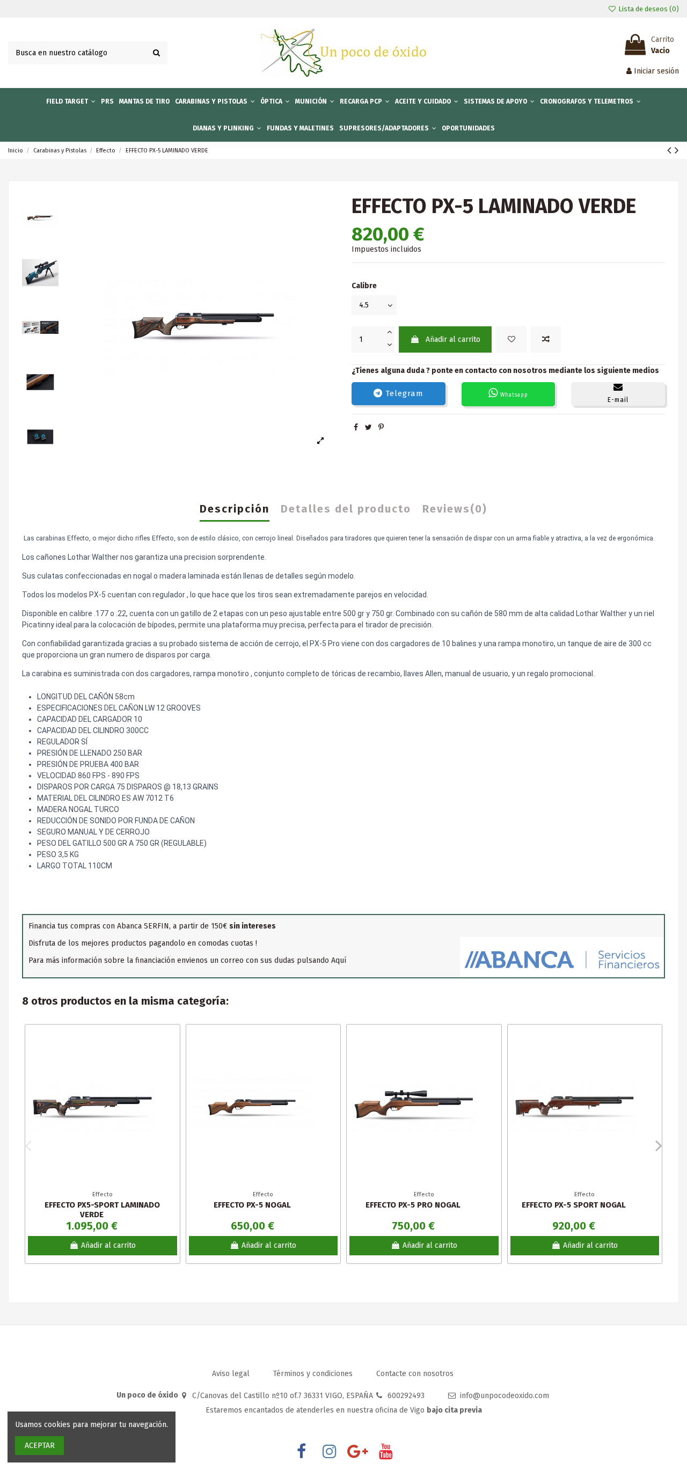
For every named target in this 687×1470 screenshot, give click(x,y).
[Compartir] (356, 427)
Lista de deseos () (648, 9)
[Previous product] (671, 150)
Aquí (338, 960)
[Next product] (677, 150)
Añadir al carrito (453, 339)
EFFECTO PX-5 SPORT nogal (574, 1205)
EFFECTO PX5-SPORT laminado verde (102, 1209)
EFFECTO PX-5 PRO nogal (413, 1205)
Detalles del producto (346, 509)
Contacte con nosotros (415, 1373)
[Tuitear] (368, 427)
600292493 (406, 1395)
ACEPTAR (40, 1445)
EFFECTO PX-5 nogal (252, 1205)
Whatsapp (513, 395)
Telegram (403, 393)
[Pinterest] (381, 427)
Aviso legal (232, 1373)
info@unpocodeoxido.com (504, 1395)
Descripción (234, 509)
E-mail (618, 400)
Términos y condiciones (314, 1373)
